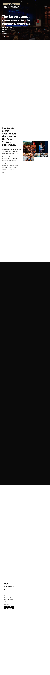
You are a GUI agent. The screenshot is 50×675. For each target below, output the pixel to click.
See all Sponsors (9, 607)
